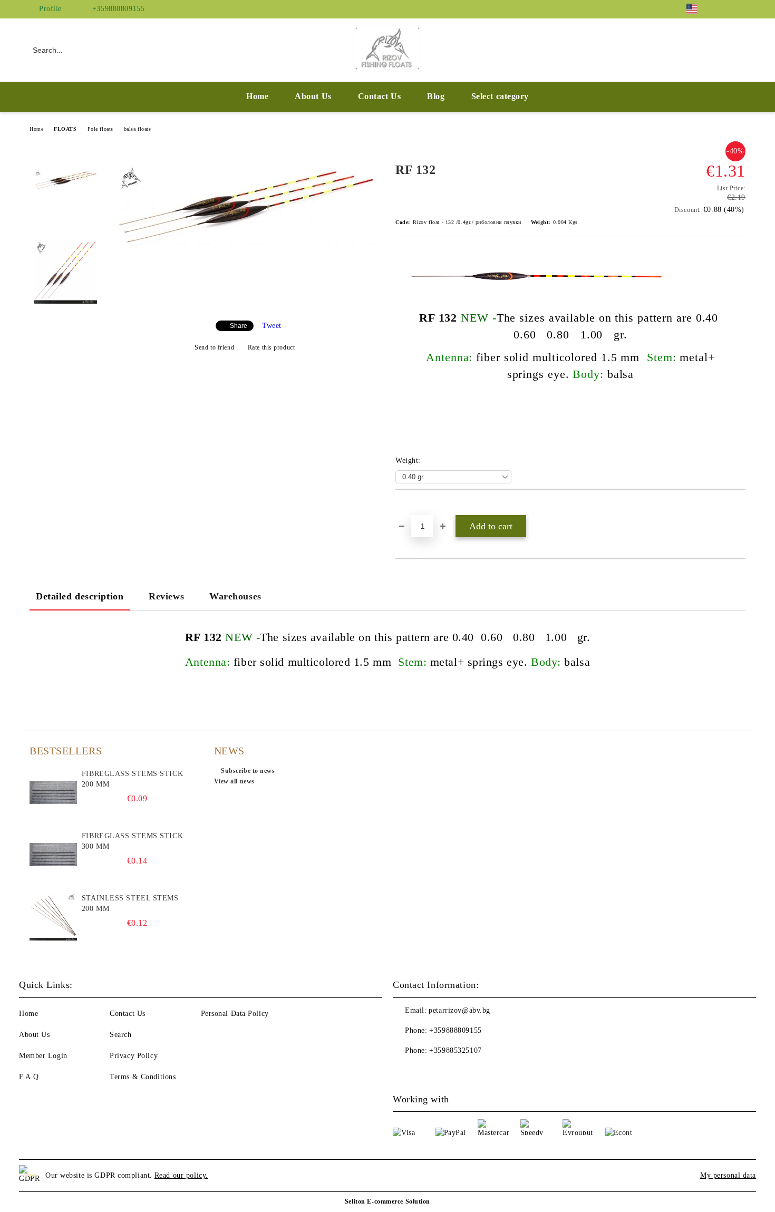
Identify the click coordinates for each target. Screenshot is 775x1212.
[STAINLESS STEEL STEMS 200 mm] (53, 916)
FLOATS (65, 129)
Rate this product (271, 347)
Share (238, 325)
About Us (313, 96)
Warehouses (235, 596)
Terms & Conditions (143, 1077)
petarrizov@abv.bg (459, 1010)
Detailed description (79, 596)
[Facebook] (724, 9)
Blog (435, 96)
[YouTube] (739, 9)
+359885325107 (455, 1050)
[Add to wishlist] (415, 507)
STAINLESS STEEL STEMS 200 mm (130, 903)
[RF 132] (244, 246)
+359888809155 (118, 9)
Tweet (272, 325)
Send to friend (214, 347)
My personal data (728, 1175)
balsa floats (137, 129)
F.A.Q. (30, 1077)
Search (120, 1035)
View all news (234, 781)
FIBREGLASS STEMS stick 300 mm (132, 841)
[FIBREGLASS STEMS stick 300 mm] (53, 854)
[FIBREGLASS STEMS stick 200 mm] (53, 792)
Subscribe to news (248, 770)
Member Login (43, 1056)
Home (257, 96)
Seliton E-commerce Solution (387, 1201)
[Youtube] (424, 1071)
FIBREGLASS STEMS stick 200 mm (132, 779)
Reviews (166, 596)
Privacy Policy (134, 1056)
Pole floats (100, 129)
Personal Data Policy (235, 1013)
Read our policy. (181, 1175)
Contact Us (379, 96)
